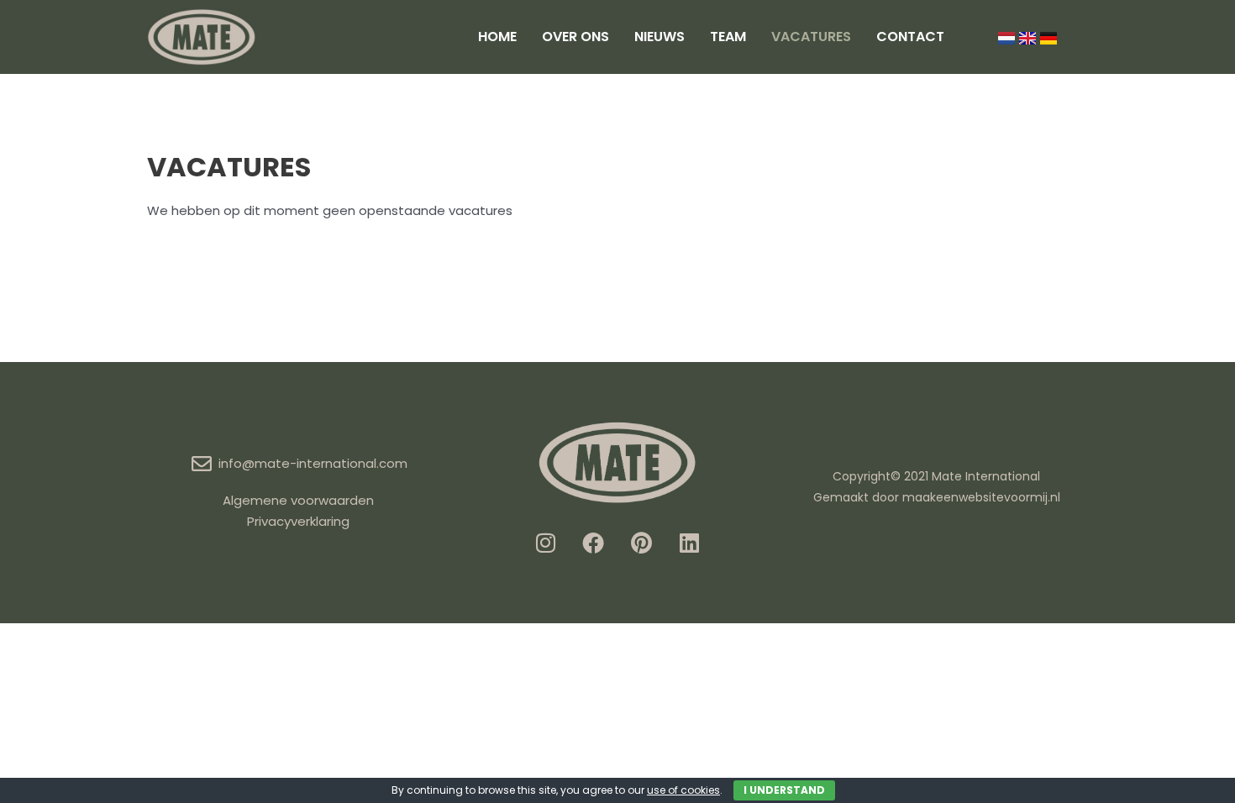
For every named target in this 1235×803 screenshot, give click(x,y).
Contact (910, 36)
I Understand (784, 790)
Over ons (575, 36)
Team (728, 36)
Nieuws (659, 36)
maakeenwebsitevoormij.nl (981, 497)
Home (497, 36)
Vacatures (811, 36)
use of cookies (683, 790)
